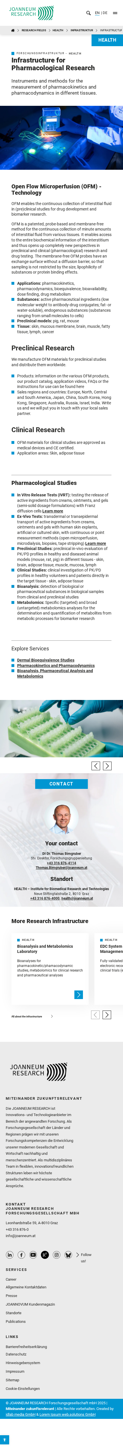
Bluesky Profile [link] (68, 1255)
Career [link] (11, 1279)
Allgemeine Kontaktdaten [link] (26, 1287)
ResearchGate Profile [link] (45, 1255)
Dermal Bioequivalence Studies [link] (45, 660)
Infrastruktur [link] (82, 30)
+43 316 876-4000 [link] (44, 898)
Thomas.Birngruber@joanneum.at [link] (61, 868)
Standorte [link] (13, 1313)
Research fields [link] (34, 30)
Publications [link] (16, 1321)
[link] (4, 1439)
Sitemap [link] (12, 1380)
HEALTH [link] (58, 30)
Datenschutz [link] (16, 1354)
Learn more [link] (52, 511)
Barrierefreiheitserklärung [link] (26, 1347)
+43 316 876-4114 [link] (61, 863)
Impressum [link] (15, 1371)
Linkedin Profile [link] (10, 1255)
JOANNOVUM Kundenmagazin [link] (30, 1304)
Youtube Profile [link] (33, 1255)
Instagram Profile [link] (57, 1255)
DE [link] (104, 13)
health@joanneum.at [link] (77, 898)
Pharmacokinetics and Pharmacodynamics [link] (56, 665)
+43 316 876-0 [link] (17, 1229)
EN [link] (97, 13)
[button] (96, 766)
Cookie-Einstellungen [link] (23, 1388)
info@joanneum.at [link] (20, 1236)
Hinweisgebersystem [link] (23, 1363)
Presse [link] (11, 1296)
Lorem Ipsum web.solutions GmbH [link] (67, 1414)
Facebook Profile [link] (21, 1255)
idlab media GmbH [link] (20, 1414)
